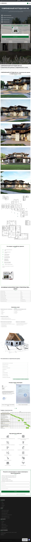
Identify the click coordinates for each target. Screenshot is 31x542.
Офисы (2, 522)
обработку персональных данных (20, 39)
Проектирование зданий (5, 511)
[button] (15, 63)
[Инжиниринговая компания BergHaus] (4, 3)
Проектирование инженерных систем (7, 514)
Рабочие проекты (4, 527)
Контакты (3, 503)
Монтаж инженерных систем (5, 516)
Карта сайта (10, 540)
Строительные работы (5, 513)
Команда (3, 506)
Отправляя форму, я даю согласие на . (15, 39)
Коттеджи (3, 521)
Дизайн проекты (4, 524)
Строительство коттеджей (8, 68)
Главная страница (3, 68)
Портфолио (18, 0)
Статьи (2, 502)
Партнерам (3, 505)
